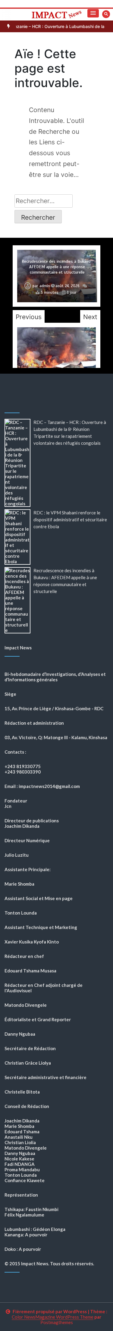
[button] (93, 13)
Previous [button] (29, 317)
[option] (56, 276)
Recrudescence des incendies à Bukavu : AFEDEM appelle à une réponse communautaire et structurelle (57, 267)
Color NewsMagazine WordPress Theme (52, 1317)
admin (44, 286)
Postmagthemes (56, 1322)
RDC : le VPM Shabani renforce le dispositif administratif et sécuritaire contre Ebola (70, 519)
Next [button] (90, 317)
